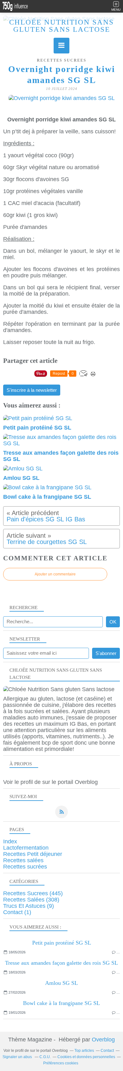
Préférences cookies (60, 1063)
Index (10, 841)
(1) (17, 912)
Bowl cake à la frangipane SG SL (61, 1003)
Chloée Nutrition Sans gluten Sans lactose (61, 25)
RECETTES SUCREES (61, 60)
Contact (107, 1050)
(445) (33, 893)
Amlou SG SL (61, 983)
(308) (31, 899)
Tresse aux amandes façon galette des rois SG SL (61, 963)
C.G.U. (45, 1057)
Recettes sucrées (25, 866)
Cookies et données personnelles (86, 1057)
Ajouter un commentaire (55, 574)
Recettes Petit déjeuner (32, 854)
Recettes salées (23, 860)
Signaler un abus (18, 1057)
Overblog (103, 1039)
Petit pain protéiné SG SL (61, 943)
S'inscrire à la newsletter (32, 390)
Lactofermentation (26, 848)
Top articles (84, 1050)
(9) (28, 906)
